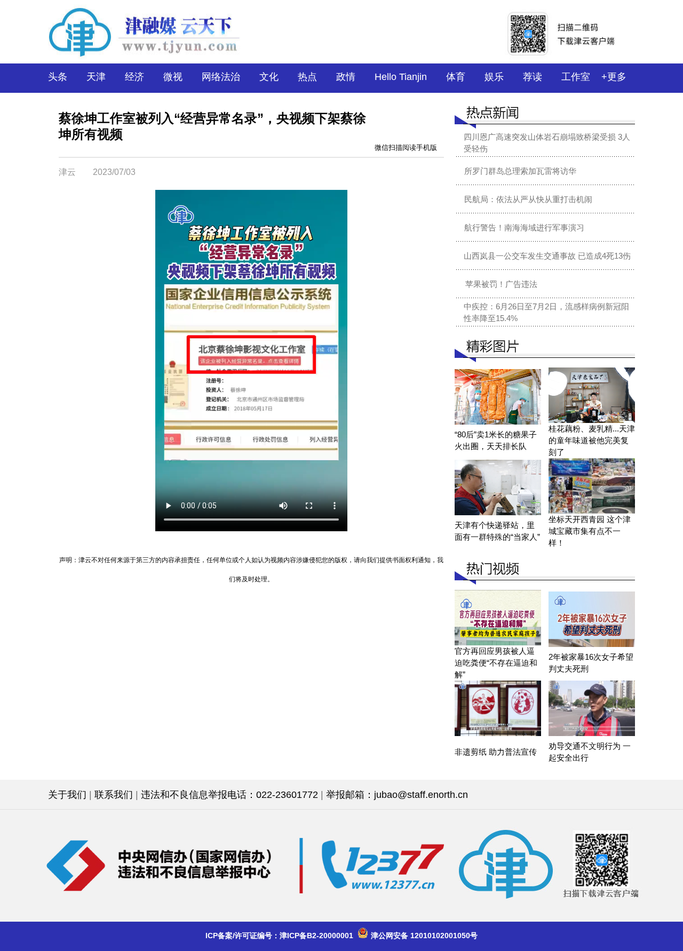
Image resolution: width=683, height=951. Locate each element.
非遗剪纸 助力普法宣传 (496, 751)
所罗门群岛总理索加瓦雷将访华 (520, 170)
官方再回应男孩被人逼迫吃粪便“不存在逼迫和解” (496, 662)
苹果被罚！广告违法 (501, 284)
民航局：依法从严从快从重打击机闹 (528, 199)
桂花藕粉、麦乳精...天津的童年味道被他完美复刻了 (592, 440)
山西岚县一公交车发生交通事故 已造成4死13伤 (547, 255)
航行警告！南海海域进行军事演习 (524, 227)
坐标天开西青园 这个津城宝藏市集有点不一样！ (590, 531)
